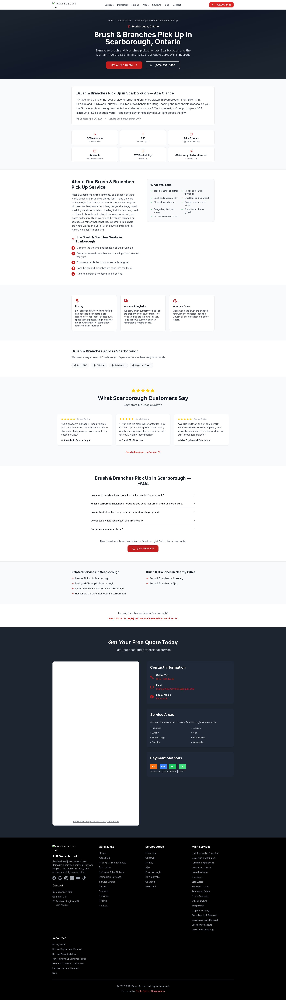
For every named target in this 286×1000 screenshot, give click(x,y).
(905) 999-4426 (165, 65)
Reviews (156, 4)
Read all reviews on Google (141, 452)
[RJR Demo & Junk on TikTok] (84, 878)
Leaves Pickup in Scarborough (92, 578)
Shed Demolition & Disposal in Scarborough (99, 588)
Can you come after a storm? (107, 529)
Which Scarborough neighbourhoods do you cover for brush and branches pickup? (137, 503)
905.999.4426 (223, 4)
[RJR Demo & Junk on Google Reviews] (60, 878)
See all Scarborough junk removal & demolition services (141, 618)
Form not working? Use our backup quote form (96, 821)
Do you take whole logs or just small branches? (117, 520)
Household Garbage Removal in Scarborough (100, 593)
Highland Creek (143, 365)
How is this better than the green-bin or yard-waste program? (125, 512)
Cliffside (101, 365)
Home (111, 20)
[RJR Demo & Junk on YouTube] (78, 878)
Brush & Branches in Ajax (164, 583)
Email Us (61, 896)
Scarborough (141, 20)
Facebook (161, 698)
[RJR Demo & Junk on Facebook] (54, 878)
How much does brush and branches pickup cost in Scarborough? (127, 495)
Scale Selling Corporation (150, 991)
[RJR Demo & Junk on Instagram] (66, 878)
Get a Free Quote (122, 65)
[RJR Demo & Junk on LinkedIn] (72, 878)
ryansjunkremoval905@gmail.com (175, 688)
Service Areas (124, 20)
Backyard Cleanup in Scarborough (94, 583)
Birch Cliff (82, 365)
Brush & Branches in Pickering (166, 578)
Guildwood (120, 365)
